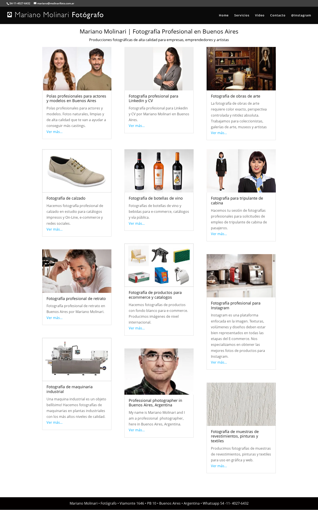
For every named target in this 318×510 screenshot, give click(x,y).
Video (260, 15)
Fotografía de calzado (66, 198)
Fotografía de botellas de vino (156, 198)
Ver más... (55, 131)
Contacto (278, 15)
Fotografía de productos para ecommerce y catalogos (155, 295)
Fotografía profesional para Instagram (235, 305)
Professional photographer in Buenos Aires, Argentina (155, 403)
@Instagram (301, 15)
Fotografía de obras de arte (235, 96)
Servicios (241, 15)
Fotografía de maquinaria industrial (70, 389)
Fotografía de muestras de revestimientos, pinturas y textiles (235, 436)
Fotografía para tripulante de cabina (237, 200)
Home (224, 15)
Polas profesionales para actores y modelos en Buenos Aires (76, 98)
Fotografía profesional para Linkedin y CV (153, 98)
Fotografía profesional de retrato (76, 298)
